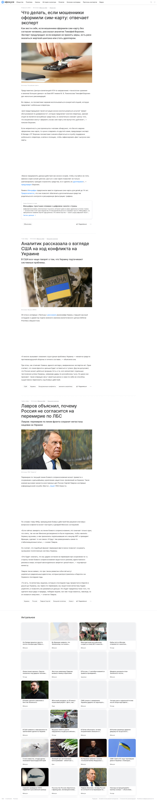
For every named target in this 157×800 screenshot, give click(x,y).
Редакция (94, 798)
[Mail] (2, 2)
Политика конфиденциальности (145, 798)
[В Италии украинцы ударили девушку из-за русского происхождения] (122, 723)
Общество (53, 7)
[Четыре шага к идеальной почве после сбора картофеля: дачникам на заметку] (122, 694)
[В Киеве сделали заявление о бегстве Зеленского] (35, 694)
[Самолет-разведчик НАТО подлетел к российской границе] (35, 781)
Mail (3, 798)
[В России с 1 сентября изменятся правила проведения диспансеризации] (93, 665)
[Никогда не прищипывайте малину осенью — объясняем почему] (122, 781)
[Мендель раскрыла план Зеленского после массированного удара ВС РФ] (122, 665)
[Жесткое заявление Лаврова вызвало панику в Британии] (64, 665)
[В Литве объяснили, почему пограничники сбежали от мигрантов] (93, 723)
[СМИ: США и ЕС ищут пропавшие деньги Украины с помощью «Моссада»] (122, 752)
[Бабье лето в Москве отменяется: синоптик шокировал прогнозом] (122, 636)
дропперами (78, 182)
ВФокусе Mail (43, 7)
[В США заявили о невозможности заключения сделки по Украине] (35, 723)
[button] (56, 63)
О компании (8, 798)
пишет (52, 486)
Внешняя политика (52, 238)
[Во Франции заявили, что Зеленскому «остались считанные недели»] (64, 636)
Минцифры (32, 190)
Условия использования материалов (108, 798)
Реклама (15, 798)
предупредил (26, 185)
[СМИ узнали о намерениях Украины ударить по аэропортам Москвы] (93, 694)
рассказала (52, 315)
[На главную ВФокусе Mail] (9, 2)
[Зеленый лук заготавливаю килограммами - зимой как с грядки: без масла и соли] (64, 752)
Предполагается (27, 193)
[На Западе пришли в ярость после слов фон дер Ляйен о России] (35, 636)
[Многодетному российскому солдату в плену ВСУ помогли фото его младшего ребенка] (93, 636)
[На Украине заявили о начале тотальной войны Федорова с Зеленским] (93, 752)
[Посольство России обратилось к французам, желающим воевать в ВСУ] (64, 781)
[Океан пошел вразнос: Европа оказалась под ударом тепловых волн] (35, 665)
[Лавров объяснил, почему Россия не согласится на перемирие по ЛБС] (93, 781)
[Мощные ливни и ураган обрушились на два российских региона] (64, 723)
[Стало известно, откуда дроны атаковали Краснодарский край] (35, 752)
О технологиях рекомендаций (128, 798)
